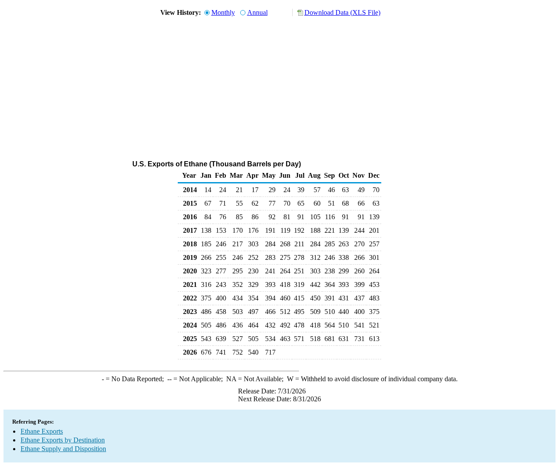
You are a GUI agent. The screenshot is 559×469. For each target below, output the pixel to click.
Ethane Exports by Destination (63, 440)
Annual (257, 12)
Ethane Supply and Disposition (63, 448)
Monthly (223, 12)
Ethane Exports (42, 431)
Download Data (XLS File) (342, 12)
